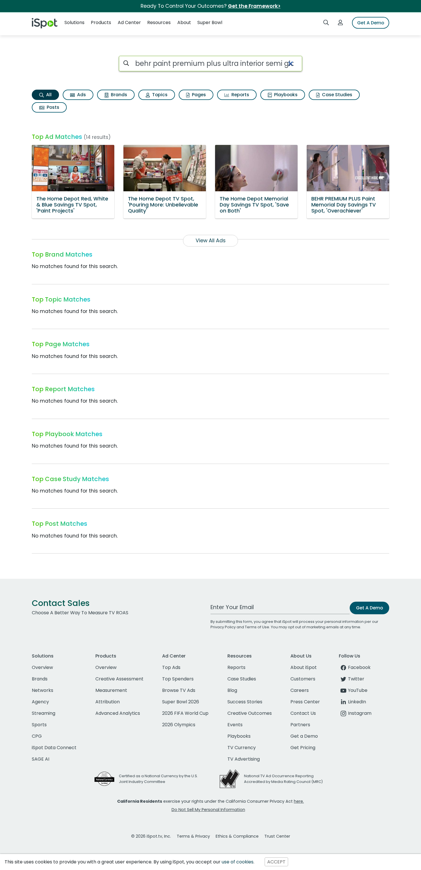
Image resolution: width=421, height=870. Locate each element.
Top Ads (171, 667)
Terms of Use (257, 627)
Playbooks (285, 94)
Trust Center (277, 836)
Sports (39, 724)
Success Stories (244, 701)
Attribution (107, 701)
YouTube (357, 690)
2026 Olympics (178, 724)
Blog (232, 690)
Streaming (43, 713)
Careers (299, 690)
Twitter (356, 679)
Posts (52, 107)
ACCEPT (276, 862)
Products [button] (101, 22)
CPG (37, 736)
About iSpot (303, 667)
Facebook (359, 667)
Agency (40, 701)
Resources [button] (159, 22)
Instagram (359, 713)
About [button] (184, 22)
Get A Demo (370, 22)
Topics (159, 94)
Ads (81, 94)
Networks (42, 690)
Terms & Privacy (193, 836)
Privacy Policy (223, 627)
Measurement (111, 690)
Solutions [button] (74, 22)
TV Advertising (243, 759)
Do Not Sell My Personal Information (208, 809)
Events (235, 724)
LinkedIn (357, 701)
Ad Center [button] (129, 22)
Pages (198, 94)
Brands (118, 94)
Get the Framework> (254, 6)
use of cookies (237, 862)
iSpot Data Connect (54, 747)
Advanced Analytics (117, 713)
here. (299, 801)
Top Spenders (178, 679)
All (48, 94)
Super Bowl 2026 (180, 701)
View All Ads (211, 240)
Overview (42, 667)
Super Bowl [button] (209, 22)
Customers (302, 679)
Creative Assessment (119, 679)
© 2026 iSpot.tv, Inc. (151, 836)
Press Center (305, 701)
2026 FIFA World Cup (185, 713)
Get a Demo (304, 736)
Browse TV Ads (178, 690)
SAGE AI (40, 759)
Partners (300, 724)
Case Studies (336, 94)
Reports (239, 94)
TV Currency (241, 747)
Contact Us (303, 713)
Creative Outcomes (249, 713)
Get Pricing (302, 747)
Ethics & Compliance (237, 836)
